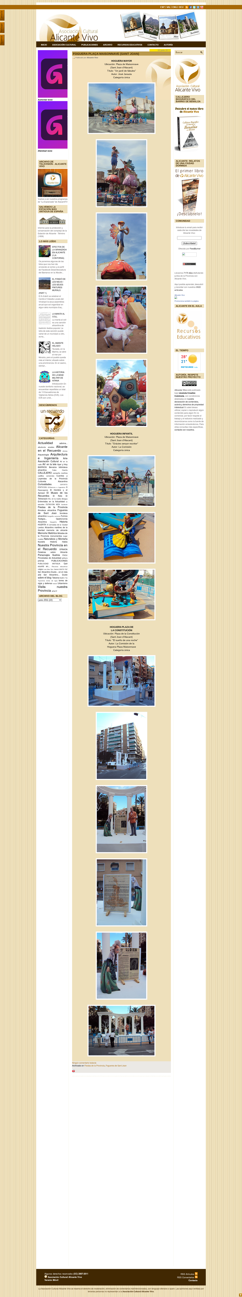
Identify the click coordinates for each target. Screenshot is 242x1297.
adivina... (63, 443)
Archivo (107, 44)
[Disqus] (121, 1122)
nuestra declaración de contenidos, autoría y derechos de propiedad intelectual (189, 403)
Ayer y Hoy (62, 464)
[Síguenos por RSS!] (187, 7)
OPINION (63, 549)
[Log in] (45, 1277)
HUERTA (42, 524)
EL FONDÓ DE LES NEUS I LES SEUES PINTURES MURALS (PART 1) (52, 285)
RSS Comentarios (186, 1277)
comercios (50, 476)
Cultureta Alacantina (52, 481)
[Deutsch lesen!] (182, 7)
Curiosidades (45, 484)
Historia (63, 521)
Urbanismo (62, 583)
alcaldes (51, 447)
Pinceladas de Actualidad (49, 557)
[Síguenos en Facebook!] (190, 7)
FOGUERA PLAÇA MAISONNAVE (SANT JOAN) (106, 53)
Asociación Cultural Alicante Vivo (64, 1277)
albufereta (42, 447)
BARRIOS (42, 467)
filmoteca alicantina (47, 510)
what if (54, 591)
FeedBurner (195, 248)
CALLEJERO (45, 472)
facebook (64, 504)
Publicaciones (89, 44)
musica (40, 539)
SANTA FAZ (63, 569)
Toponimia (41, 580)
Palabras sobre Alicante (52, 552)
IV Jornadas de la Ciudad (57, 524)
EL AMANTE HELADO (57, 344)
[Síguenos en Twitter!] (194, 7)
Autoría (168, 44)
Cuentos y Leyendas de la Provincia (52, 477)
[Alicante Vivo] (176, 298)
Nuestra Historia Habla (52, 541)
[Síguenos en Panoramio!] (198, 7)
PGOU (64, 555)
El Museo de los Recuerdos (52, 494)
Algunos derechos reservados (66, 1273)
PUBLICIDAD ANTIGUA (49, 563)
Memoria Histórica (47, 533)
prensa (41, 560)
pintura (64, 558)
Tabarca (55, 577)
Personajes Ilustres (49, 555)
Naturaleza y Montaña (55, 538)
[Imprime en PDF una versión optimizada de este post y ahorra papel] (73, 1071)
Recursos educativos (59, 566)
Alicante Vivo (180, 295)
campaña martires (60, 473)
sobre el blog (44, 577)
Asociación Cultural (64, 44)
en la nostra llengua (59, 498)
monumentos (56, 535)
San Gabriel (55, 569)
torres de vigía (52, 580)
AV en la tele (49, 464)
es (66, 501)
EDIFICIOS (42, 487)
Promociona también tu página (187, 301)
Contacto (153, 44)
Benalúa (53, 467)
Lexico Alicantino (46, 527)
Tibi (66, 578)
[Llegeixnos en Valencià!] (169, 7)
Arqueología (43, 454)
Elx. (49, 498)
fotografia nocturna (53, 516)
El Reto (57, 495)
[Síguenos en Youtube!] (202, 7)
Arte (65, 458)
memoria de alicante (56, 530)
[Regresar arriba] (240, 1295)
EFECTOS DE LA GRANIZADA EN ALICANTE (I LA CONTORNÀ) (59, 252)
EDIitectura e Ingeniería (56, 487)
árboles (65, 451)
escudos (41, 504)
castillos (41, 476)
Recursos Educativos (130, 44)
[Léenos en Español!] (163, 7)
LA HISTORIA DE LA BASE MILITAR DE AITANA (58, 376)
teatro (62, 577)
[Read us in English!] (175, 7)
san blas (47, 569)
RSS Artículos (188, 1274)
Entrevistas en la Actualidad (51, 501)
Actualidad (45, 442)
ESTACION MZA (53, 504)
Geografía (53, 522)
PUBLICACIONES (59, 560)
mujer (65, 536)
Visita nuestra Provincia (52, 588)
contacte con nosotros (184, 429)
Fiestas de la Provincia (52, 507)
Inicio (44, 44)
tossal (55, 583)
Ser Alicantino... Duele (55, 574)
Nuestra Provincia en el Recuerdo (52, 547)
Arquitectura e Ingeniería (52, 456)
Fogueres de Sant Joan (52, 511)
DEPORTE (63, 484)
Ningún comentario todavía (84, 1062)
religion (40, 569)
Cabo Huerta (59, 470)
